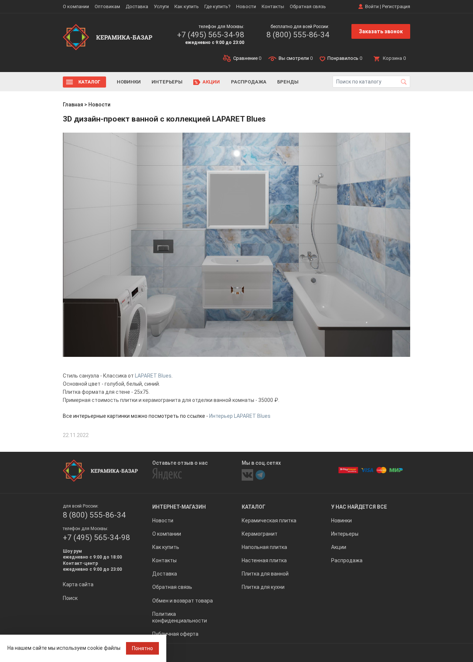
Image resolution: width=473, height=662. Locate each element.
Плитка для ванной (265, 574)
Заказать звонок (381, 31)
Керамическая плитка (269, 520)
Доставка (137, 6)
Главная (73, 105)
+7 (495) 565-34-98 (210, 34)
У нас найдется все (359, 507)
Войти (372, 6)
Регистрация (396, 6)
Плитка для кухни (263, 587)
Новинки (129, 82)
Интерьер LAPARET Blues (239, 416)
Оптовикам (107, 6)
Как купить (186, 6)
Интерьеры (167, 82)
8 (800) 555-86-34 (297, 34)
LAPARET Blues (153, 376)
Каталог (89, 82)
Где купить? (217, 6)
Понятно (142, 648)
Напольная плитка (264, 547)
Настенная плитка (264, 560)
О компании (76, 6)
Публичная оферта (175, 634)
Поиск (70, 598)
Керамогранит (260, 534)
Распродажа (248, 82)
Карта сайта (78, 584)
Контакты (273, 6)
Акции (211, 82)
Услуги (161, 6)
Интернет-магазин (179, 507)
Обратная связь (308, 6)
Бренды (288, 82)
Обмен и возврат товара (182, 601)
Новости (246, 6)
